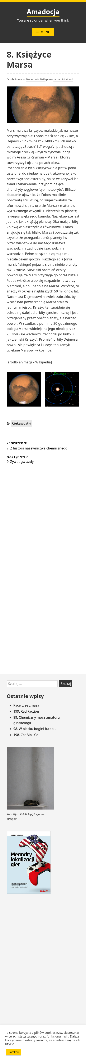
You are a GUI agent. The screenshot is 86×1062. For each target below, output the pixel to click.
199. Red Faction (26, 711)
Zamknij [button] (14, 1052)
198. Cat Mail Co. (26, 734)
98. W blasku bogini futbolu (35, 728)
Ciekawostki (21, 423)
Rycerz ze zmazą (26, 705)
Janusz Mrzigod (63, 79)
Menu (45, 32)
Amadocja (43, 11)
